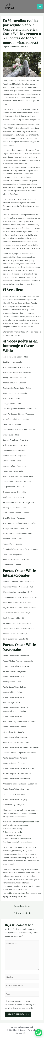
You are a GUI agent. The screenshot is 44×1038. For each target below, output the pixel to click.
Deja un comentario (11, 46)
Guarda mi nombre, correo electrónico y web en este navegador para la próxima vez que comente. (20, 1004)
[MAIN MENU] (40, 6)
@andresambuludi (24, 842)
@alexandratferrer (31, 822)
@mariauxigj (22, 825)
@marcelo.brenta (23, 838)
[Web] (22, 994)
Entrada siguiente (22, 913)
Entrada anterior (22, 906)
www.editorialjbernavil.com (14, 893)
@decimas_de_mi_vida (12, 832)
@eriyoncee (19, 835)
